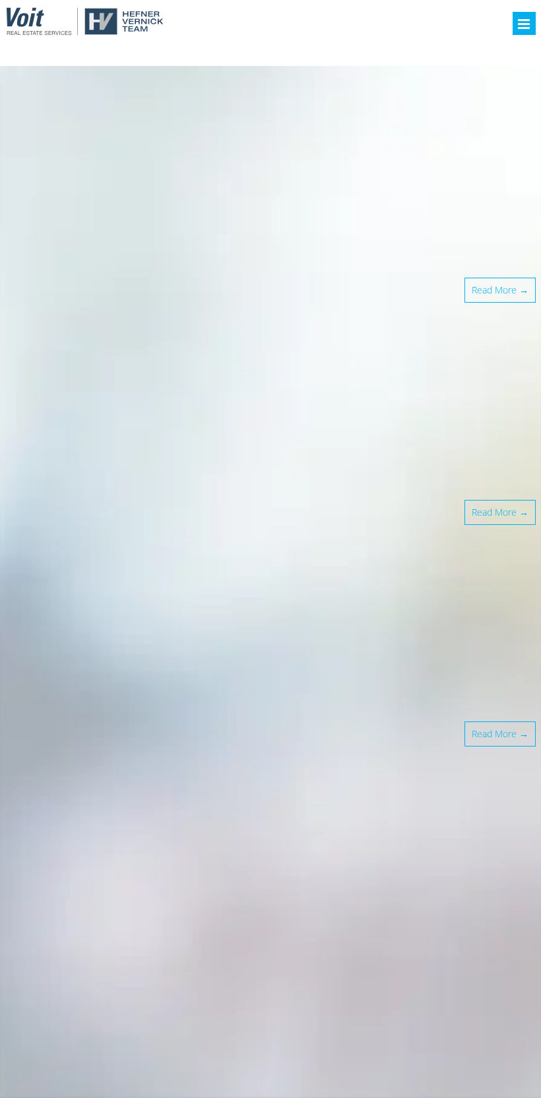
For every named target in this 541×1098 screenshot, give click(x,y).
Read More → (500, 290)
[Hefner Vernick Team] (84, 32)
